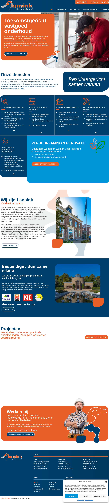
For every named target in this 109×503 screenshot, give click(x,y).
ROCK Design (25, 498)
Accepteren (71, 496)
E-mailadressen (54, 489)
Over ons (104, 9)
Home (36, 482)
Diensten (60, 9)
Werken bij (82, 2)
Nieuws (94, 2)
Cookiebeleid (80, 500)
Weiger (86, 496)
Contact (51, 487)
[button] (105, 482)
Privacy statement (89, 500)
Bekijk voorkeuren (99, 496)
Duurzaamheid (90, 9)
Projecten (75, 9)
